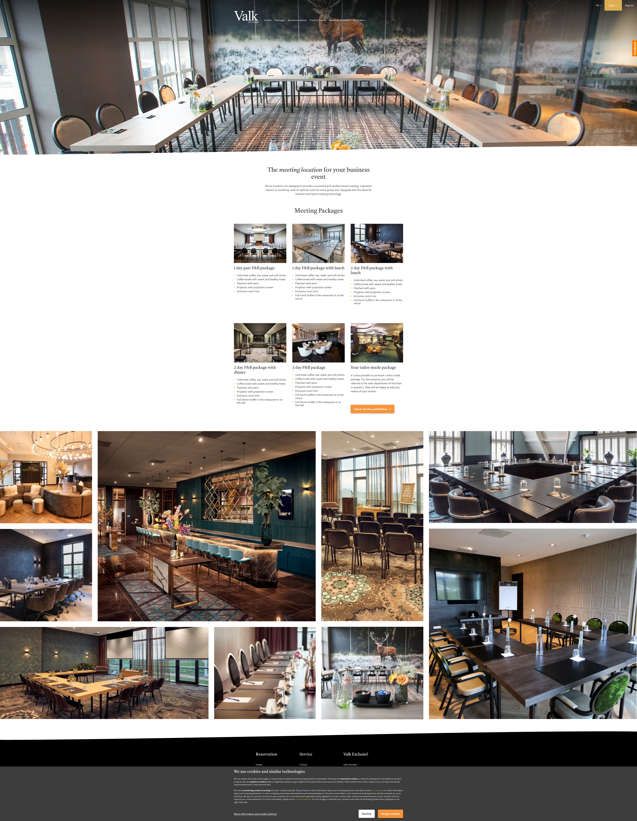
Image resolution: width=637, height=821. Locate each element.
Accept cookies (390, 813)
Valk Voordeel (350, 764)
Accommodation (297, 20)
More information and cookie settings (255, 814)
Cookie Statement (303, 799)
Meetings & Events (339, 20)
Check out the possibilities (371, 409)
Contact (303, 764)
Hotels (268, 20)
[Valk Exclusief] (246, 17)
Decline (366, 813)
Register (629, 5)
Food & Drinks (318, 20)
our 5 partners (377, 790)
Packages (280, 20)
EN (597, 5)
